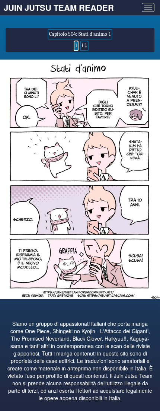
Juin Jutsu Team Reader (59, 7)
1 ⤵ (84, 45)
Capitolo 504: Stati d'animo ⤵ (80, 34)
